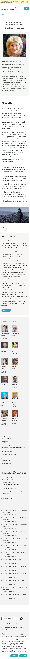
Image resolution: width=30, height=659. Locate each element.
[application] (14, 215)
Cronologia (6, 310)
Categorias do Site (8, 618)
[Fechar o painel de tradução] (27, 2)
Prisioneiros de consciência (15, 22)
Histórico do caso (8, 498)
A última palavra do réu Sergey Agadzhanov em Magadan (12, 560)
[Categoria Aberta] (21, 618)
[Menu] (26, 8)
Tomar (14, 655)
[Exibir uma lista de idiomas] (23, 2)
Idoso (4, 228)
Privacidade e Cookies (21, 651)
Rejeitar (23, 655)
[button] (14, 214)
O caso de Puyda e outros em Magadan (14, 24)
